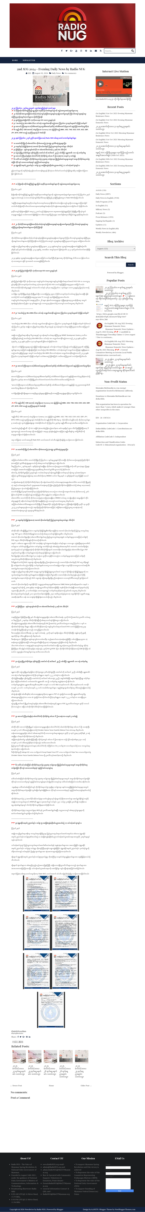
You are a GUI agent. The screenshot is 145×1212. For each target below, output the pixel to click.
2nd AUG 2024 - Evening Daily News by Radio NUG (51, 69)
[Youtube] (76, 51)
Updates (99, 224)
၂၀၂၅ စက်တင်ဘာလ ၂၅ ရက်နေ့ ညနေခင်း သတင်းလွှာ (80, 1071)
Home (15, 60)
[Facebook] (62, 51)
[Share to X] (18, 1042)
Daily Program (102, 201)
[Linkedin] (91, 51)
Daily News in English (104, 198)
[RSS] (101, 51)
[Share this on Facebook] (18, 1037)
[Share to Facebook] (20, 1042)
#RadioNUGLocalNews (18, 1031)
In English (100, 205)
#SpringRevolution (17, 1033)
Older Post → (86, 1085)
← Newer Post (16, 1085)
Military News (101, 209)
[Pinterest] (86, 51)
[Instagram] (81, 51)
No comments (70, 73)
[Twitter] (66, 51)
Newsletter (29, 60)
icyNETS (94, 1209)
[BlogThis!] (15, 1042)
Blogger (120, 272)
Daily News (56, 73)
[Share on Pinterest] (26, 1037)
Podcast (99, 213)
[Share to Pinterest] (22, 1042)
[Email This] (13, 1042)
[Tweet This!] (20, 1037)
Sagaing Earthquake (104, 221)
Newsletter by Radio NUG (35, 1209)
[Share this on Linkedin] (29, 1037)
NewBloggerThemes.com (125, 1209)
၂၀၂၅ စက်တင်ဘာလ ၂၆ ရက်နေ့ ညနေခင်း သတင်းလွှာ (65, 1071)
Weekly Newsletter (103, 232)
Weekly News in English (105, 228)
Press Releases (102, 217)
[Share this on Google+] (23, 1037)
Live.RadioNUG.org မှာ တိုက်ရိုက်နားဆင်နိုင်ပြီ (113, 99)
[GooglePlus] (71, 51)
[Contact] (96, 51)
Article (98, 190)
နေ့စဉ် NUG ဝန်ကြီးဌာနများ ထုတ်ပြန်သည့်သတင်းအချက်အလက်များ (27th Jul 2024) (119, 308)
